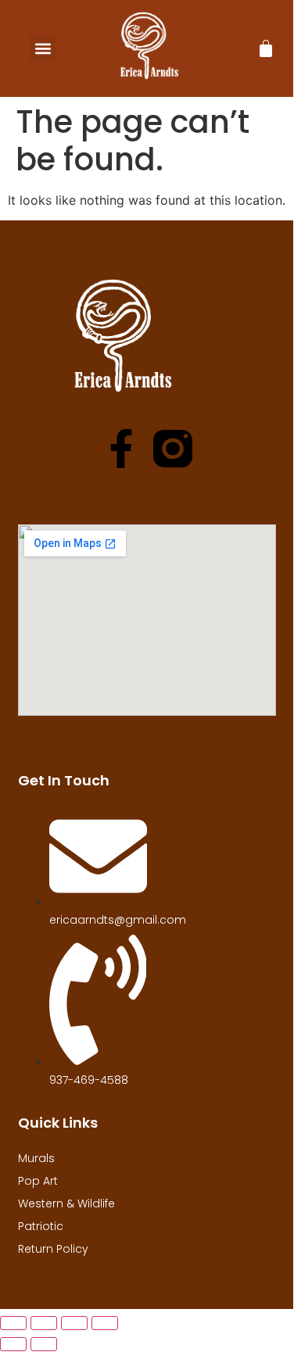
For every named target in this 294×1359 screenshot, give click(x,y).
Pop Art (38, 1181)
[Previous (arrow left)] (13, 1344)
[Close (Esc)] (104, 1323)
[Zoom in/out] (13, 1323)
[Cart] (266, 48)
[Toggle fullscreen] (43, 1323)
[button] (43, 48)
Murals (36, 1158)
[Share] (74, 1323)
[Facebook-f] (121, 448)
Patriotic (40, 1226)
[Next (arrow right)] (43, 1344)
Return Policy (53, 1249)
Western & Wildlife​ (66, 1203)
